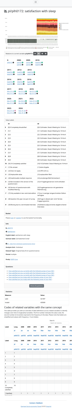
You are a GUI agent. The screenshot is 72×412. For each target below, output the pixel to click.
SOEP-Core (14, 259)
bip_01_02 (22, 91)
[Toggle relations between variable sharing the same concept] (35, 53)
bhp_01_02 (10, 91)
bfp (71, 330)
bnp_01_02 (10, 111)
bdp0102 (30, 72)
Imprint (48, 406)
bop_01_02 (22, 111)
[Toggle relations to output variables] (42, 53)
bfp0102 (20, 82)
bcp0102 (20, 72)
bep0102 (10, 82)
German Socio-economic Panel (31, 406)
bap (34, 330)
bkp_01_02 (10, 101)
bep (63, 330)
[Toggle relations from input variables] (45, 53)
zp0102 (28, 63)
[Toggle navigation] (35, 2)
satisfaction (11, 232)
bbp (42, 330)
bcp (49, 330)
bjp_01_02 (33, 91)
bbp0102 (10, 72)
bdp (56, 330)
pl (21, 244)
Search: (52, 320)
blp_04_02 (22, 101)
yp (22, 330)
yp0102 (19, 63)
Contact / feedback (36, 403)
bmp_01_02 (33, 101)
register (18, 218)
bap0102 (38, 63)
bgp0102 (30, 82)
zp (28, 330)
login (12, 218)
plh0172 (9, 63)
